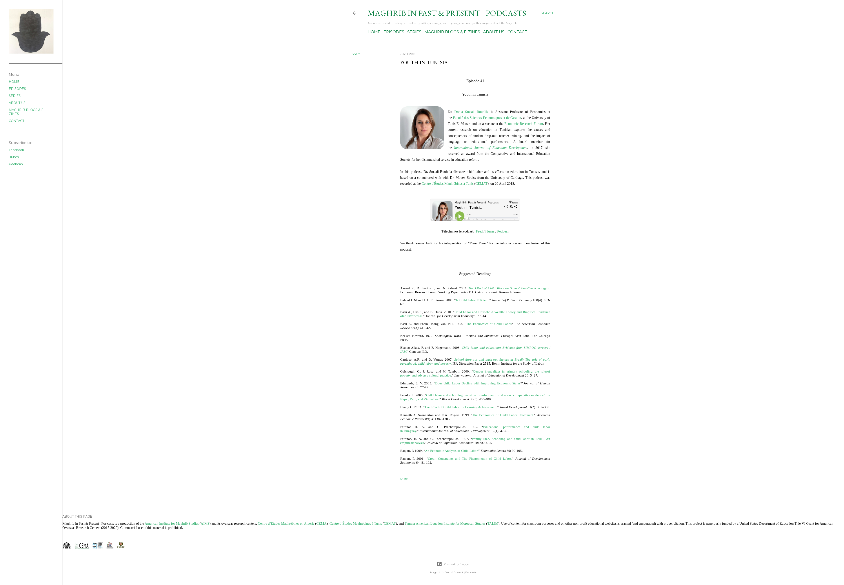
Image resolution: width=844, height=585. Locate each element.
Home (374, 32)
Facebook (16, 150)
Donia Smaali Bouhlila (471, 112)
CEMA (321, 523)
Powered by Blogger (457, 564)
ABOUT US (17, 103)
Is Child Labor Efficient (472, 300)
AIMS (205, 523)
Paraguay (410, 431)
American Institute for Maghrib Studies (172, 523)
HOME (14, 82)
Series (414, 32)
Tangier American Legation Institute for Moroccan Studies (445, 523)
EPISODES (17, 89)
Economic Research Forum (523, 123)
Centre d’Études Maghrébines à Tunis (355, 523)
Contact (517, 32)
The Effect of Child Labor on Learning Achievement (460, 407)
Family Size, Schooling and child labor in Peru (507, 439)
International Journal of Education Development (490, 147)
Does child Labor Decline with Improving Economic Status (477, 383)
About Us (493, 32)
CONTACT (16, 121)
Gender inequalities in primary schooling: (504, 371)
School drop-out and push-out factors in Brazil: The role (496, 359)
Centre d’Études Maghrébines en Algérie (286, 523)
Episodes (394, 32)
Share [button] (356, 54)
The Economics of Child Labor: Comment (502, 415)
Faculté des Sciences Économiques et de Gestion (487, 118)
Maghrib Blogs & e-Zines (452, 32)
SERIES (15, 96)
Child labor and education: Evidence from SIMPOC (499, 347)
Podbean (16, 164)
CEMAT (481, 183)
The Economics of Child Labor (488, 324)
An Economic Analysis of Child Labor (451, 450)
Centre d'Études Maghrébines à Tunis (447, 183)
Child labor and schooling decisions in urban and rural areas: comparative (478, 395)
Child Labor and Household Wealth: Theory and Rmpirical (496, 312)
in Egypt (543, 288)
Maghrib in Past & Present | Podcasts (447, 13)
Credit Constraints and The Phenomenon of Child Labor (469, 458)
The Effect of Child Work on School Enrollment (502, 288)
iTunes (14, 157)
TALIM (492, 523)
